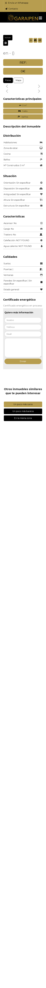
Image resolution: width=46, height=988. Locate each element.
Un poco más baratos (23, 411)
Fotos (8, 80)
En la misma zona (23, 418)
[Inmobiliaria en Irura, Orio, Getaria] (23, 17)
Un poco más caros (23, 404)
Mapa (18, 80)
